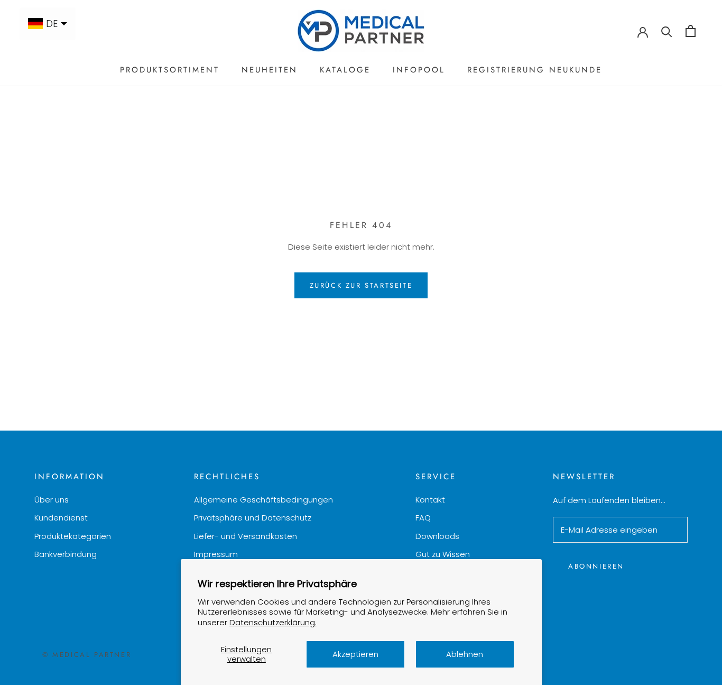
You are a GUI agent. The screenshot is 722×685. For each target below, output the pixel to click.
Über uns (51, 499)
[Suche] (666, 30)
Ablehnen (464, 654)
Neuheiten (270, 70)
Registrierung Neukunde (534, 70)
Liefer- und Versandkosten (245, 536)
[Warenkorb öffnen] (691, 31)
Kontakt (430, 499)
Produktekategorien (72, 536)
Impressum (216, 554)
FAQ (423, 517)
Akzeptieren (355, 654)
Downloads (437, 536)
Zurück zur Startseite (361, 285)
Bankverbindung (65, 554)
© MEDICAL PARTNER (86, 655)
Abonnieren (596, 566)
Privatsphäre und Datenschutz (252, 517)
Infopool (419, 70)
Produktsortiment (169, 70)
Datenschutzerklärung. (273, 622)
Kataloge (345, 70)
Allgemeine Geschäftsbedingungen (263, 499)
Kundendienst (61, 517)
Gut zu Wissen (442, 554)
